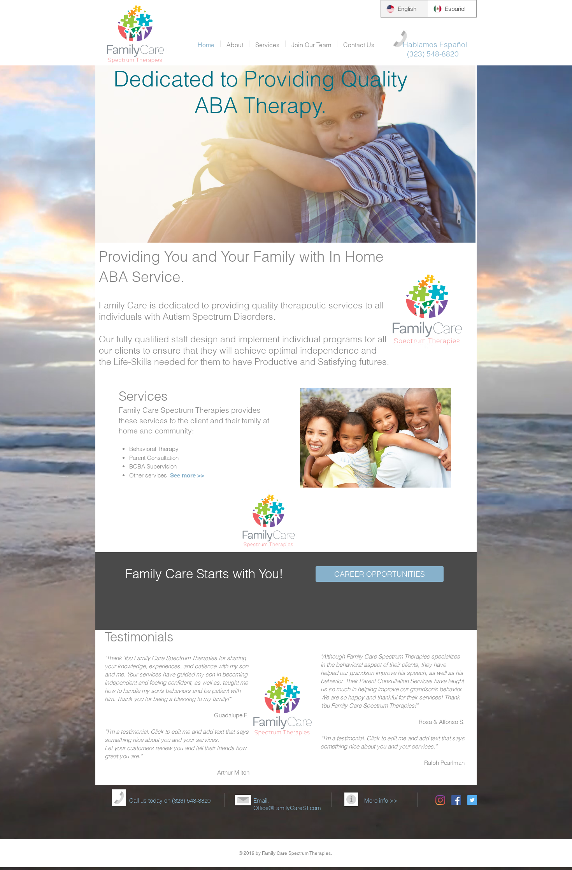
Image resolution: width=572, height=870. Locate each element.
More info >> (380, 800)
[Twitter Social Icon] (472, 800)
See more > (185, 475)
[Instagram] (440, 800)
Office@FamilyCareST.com (287, 808)
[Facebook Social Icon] (456, 800)
